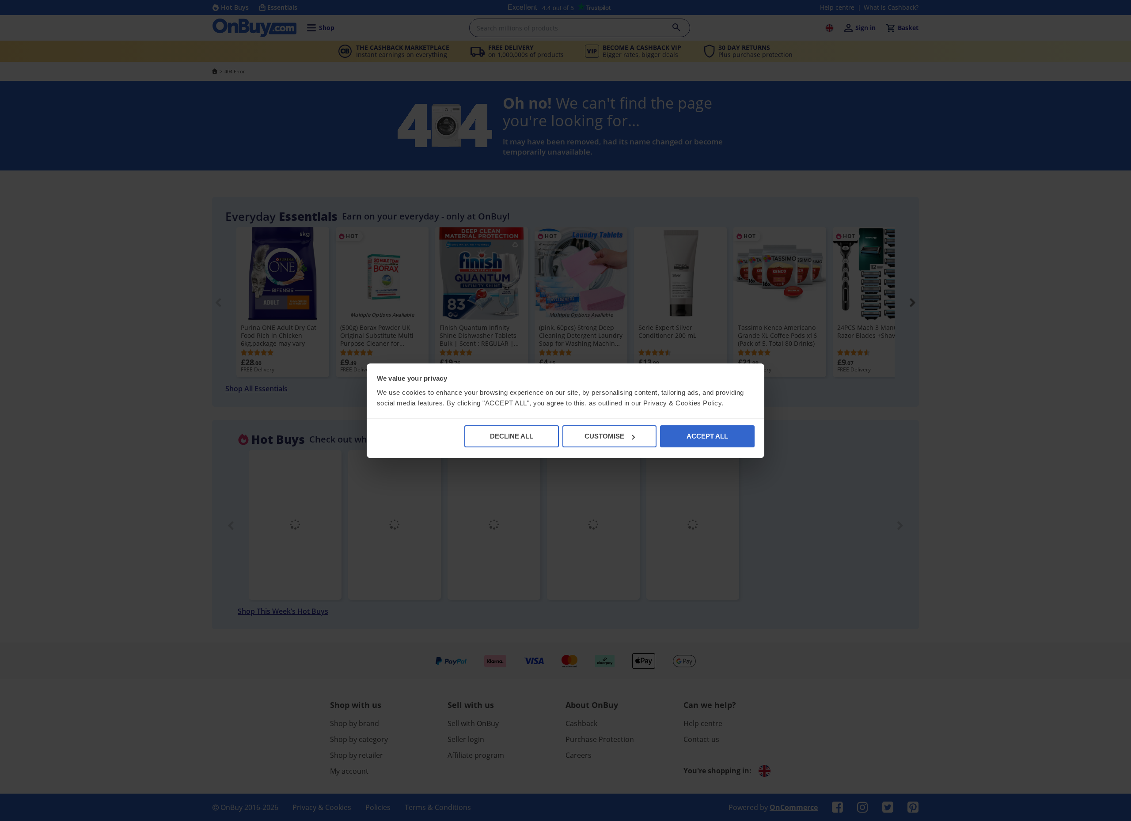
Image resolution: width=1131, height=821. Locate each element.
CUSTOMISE (604, 436)
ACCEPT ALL (707, 436)
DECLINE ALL (511, 436)
